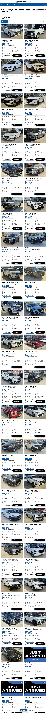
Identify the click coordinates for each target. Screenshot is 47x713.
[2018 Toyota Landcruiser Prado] (12, 273)
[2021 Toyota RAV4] (35, 342)
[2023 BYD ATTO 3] (12, 688)
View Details (7, 55)
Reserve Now (17, 55)
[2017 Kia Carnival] (12, 446)
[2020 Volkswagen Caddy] (12, 515)
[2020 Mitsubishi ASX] (35, 31)
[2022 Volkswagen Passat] (35, 135)
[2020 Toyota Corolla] (35, 412)
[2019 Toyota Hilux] (35, 239)
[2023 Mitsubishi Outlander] (35, 170)
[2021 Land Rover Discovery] (35, 66)
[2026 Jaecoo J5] (35, 273)
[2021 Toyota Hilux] (12, 100)
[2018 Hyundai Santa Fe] (12, 550)
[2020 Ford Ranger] (12, 585)
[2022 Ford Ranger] (35, 446)
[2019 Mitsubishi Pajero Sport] (12, 239)
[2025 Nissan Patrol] (35, 550)
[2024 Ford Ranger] (35, 377)
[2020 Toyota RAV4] (35, 204)
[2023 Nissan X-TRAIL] (12, 342)
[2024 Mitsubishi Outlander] (12, 412)
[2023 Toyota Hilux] (12, 204)
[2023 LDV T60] (35, 619)
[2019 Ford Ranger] (35, 585)
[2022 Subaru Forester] (12, 481)
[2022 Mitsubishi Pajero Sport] (12, 308)
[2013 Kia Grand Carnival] (35, 688)
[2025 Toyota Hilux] (35, 481)
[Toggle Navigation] (45, 4)
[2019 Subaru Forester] (12, 377)
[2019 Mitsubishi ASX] (12, 31)
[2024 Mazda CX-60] (35, 100)
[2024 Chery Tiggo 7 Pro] (35, 308)
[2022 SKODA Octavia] (12, 135)
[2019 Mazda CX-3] (35, 654)
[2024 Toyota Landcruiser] (35, 515)
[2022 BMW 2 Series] (12, 654)
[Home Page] (23, 1)
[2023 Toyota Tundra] (12, 619)
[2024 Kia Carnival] (12, 170)
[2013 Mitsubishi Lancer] (12, 66)
